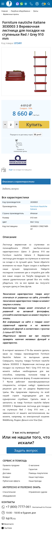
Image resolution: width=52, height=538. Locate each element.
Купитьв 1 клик (19, 144)
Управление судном (38, 492)
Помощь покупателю (38, 473)
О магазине (34, 465)
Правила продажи (11, 465)
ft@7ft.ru (11, 518)
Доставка (7, 473)
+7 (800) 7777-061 (18, 507)
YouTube (8, 528)
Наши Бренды (35, 481)
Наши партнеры (36, 477)
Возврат (6, 477)
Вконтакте (9, 524)
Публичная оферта (11, 481)
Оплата (6, 469)
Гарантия (33, 469)
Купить (34, 125)
